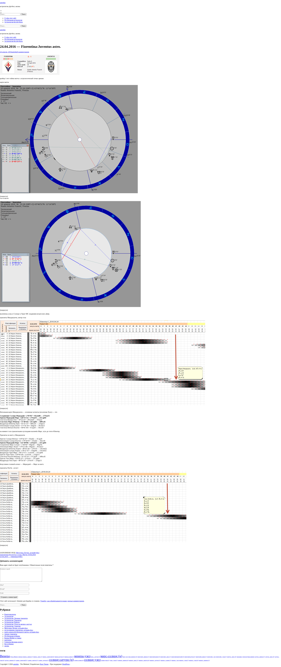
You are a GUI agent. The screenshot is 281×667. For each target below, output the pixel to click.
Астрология (8, 616)
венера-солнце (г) (69, 656)
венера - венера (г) (28, 656)
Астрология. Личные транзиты (16, 618)
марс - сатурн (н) (95, 656)
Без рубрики (9, 644)
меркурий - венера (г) (143, 656)
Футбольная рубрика (12, 636)
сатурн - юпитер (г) (10, 660)
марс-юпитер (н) (132, 656)
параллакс (239, 656)
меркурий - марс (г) (165, 656)
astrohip (2, 3)
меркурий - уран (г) (221, 656)
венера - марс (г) (37, 656)
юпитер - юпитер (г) (204, 660)
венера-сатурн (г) (59, 656)
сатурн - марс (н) (269, 656)
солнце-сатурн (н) (61, 659)
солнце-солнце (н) (79, 660)
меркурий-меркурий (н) (177, 656)
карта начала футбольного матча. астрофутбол (21, 632)
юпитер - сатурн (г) (155, 660)
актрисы (20, 656)
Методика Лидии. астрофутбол (27, 553)
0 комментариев (23, 52)
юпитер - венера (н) (123, 660)
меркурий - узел (211, 656)
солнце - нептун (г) (33, 660)
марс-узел (125, 656)
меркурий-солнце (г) (201, 656)
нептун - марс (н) (231, 656)
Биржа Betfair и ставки (12, 638)
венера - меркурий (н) (48, 656)
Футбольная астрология (13, 20)
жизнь (6, 646)
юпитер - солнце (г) (166, 660)
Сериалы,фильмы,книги (13, 642)
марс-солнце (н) (111, 656)
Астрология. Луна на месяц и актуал (18, 624)
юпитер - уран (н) (193, 660)
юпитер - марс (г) (133, 660)
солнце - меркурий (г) (21, 660)
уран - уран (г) (114, 660)
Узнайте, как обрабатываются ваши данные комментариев (62, 601)
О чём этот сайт (10, 18)
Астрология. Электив (12, 626)
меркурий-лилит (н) (155, 656)
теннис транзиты (10, 634)
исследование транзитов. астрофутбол (18, 630)
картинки (8, 640)
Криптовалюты (10, 614)
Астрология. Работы (12, 622)
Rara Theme (44, 664)
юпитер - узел (175, 660)
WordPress (66, 664)
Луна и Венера (14, 656)
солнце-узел (92, 659)
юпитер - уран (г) (184, 660)
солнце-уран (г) (105, 660)
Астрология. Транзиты (12, 620)
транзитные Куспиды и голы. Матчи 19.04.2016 (18, 555)
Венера (5, 656)
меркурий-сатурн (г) (189, 656)
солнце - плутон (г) (43, 660)
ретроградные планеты (248, 656)
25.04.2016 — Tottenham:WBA (11, 557)
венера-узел (82, 656)
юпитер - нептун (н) (144, 660)
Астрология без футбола (13, 22)
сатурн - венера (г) (260, 656)
